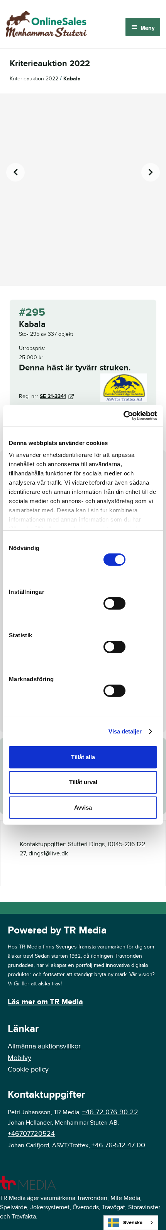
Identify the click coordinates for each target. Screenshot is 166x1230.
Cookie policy (28, 1069)
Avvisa (83, 807)
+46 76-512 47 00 (118, 1145)
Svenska (132, 1223)
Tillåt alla (83, 756)
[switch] (114, 603)
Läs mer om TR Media (45, 1002)
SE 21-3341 (53, 396)
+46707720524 (31, 1134)
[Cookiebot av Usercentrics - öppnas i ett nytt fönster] (123, 416)
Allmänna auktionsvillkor (44, 1046)
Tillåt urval (83, 782)
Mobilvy (19, 1058)
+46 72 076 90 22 (110, 1112)
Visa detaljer (125, 731)
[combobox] (130, 1222)
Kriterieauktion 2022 (34, 78)
